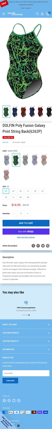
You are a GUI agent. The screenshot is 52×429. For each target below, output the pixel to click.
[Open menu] (4, 14)
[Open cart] (47, 13)
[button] (9, 420)
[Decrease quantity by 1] (14, 213)
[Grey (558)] (25, 160)
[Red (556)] (7, 174)
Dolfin (5, 142)
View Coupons (26, 8)
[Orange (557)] (44, 160)
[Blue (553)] (7, 159)
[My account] (42, 13)
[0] (47, 14)
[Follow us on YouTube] (14, 400)
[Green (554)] (16, 159)
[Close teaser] (18, 425)
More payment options (26, 237)
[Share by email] (47, 246)
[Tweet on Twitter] (43, 246)
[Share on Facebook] (33, 246)
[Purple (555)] (35, 159)
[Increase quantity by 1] (27, 213)
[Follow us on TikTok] (18, 400)
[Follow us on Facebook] (4, 400)
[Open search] (37, 13)
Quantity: (6, 213)
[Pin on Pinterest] (38, 246)
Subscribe (10, 381)
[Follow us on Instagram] (9, 400)
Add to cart (26, 223)
